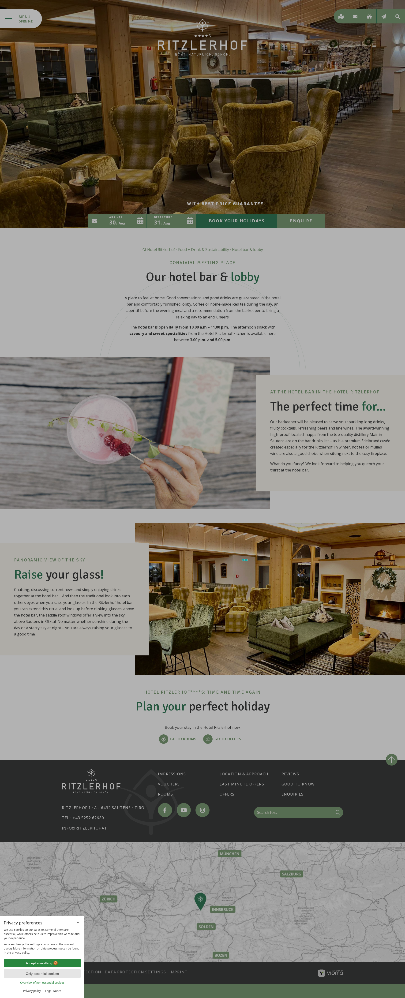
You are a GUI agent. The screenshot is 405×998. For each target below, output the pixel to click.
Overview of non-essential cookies (42, 983)
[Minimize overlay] (78, 922)
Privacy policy (32, 991)
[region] (42, 941)
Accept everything (39, 963)
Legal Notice (53, 991)
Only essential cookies (42, 974)
